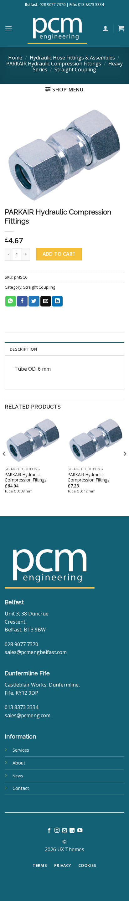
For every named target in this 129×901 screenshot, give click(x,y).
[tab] (64, 348)
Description (23, 349)
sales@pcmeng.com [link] (27, 715)
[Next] (124, 466)
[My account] (105, 28)
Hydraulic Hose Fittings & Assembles (72, 57)
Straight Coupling (75, 69)
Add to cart (59, 253)
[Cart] (121, 28)
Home (15, 57)
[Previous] (4, 466)
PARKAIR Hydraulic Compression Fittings (53, 63)
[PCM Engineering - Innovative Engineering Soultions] (57, 28)
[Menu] (8, 28)
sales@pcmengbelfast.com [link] (36, 652)
